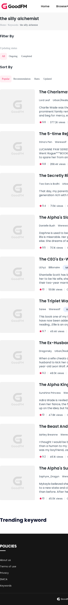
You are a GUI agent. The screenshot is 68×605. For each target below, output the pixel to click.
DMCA (3, 579)
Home (45, 6)
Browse (61, 6)
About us (5, 560)
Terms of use (8, 566)
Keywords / (14, 25)
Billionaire (54, 267)
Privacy (4, 573)
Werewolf (54, 309)
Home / (4, 25)
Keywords (6, 585)
